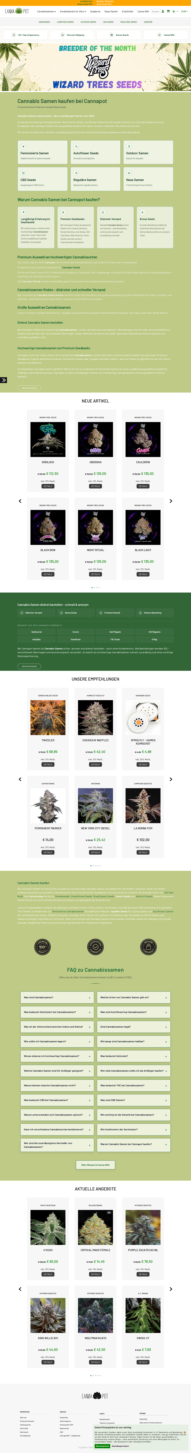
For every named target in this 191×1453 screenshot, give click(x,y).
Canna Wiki (143, 11)
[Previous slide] (20, 501)
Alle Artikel (24, 1428)
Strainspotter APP (66, 1425)
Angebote (95, 11)
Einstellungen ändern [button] (120, 1446)
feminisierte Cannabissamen (68, 911)
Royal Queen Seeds (103, 896)
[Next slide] (171, 501)
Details (48, 486)
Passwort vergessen (107, 1423)
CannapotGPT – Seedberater (70, 1436)
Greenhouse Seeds (81, 896)
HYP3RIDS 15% (86, 1)
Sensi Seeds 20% (104, 4)
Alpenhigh (143, 1419)
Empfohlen (127, 11)
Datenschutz (64, 1428)
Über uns (23, 1417)
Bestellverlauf (105, 1419)
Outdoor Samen (88, 21)
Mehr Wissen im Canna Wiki (95, 1164)
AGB (61, 1432)
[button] (92, 587)
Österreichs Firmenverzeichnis (151, 1423)
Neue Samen (111, 11)
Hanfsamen (44, 21)
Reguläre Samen (129, 21)
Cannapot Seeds (71, 267)
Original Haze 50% (85, 4)
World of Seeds (144, 896)
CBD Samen (108, 21)
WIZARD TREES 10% (105, 1)
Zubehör (148, 21)
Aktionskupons (65, 1421)
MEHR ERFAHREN (29, 388)
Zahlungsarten (25, 1425)
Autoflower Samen (163, 911)
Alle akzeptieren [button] (102, 1446)
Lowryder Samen (65, 21)
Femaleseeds (62, 896)
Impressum (24, 1432)
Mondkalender (25, 1436)
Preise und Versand (27, 1421)
